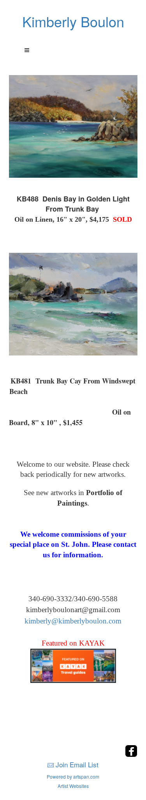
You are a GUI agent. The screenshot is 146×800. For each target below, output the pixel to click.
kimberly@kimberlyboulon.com (73, 621)
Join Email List (77, 764)
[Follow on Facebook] (131, 755)
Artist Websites (73, 785)
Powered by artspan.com (73, 776)
